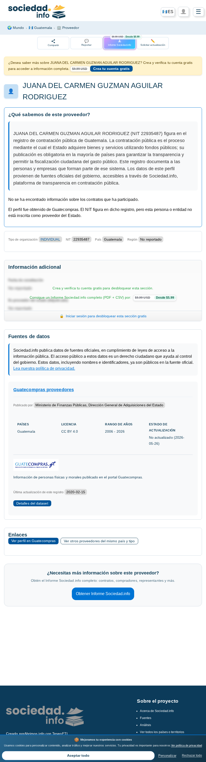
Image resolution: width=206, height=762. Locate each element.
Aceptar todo (78, 755)
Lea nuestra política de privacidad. (44, 368)
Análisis (145, 725)
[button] (168, 11)
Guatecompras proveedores (43, 389)
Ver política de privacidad (186, 745)
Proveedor (68, 28)
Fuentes (145, 718)
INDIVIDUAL (50, 239)
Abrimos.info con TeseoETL (46, 734)
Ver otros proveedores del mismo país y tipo (99, 541)
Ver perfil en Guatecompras (33, 541)
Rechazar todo (192, 755)
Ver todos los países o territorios (162, 732)
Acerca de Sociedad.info (157, 711)
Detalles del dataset (32, 503)
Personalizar (167, 755)
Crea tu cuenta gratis (111, 69)
